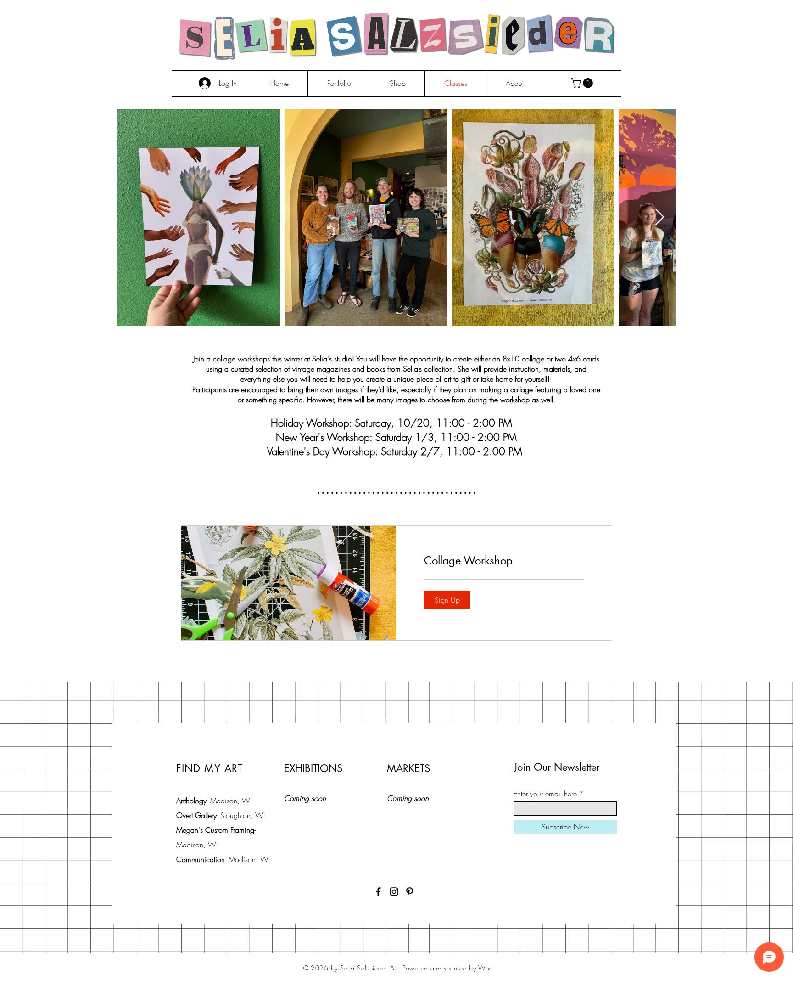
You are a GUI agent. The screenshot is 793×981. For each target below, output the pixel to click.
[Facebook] (378, 891)
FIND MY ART (209, 768)
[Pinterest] (409, 891)
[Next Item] (659, 217)
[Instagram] (394, 891)
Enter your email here (545, 793)
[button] (583, 83)
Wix (484, 968)
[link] (504, 560)
